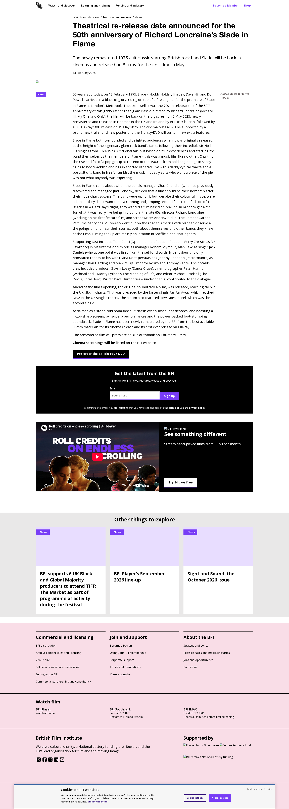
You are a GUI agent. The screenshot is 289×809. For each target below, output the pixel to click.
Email (113, 388)
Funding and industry (130, 5)
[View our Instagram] (50, 760)
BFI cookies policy (97, 801)
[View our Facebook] (44, 760)
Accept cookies (220, 797)
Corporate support (122, 660)
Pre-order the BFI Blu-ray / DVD (101, 354)
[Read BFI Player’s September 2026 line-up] (144, 570)
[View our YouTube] (62, 760)
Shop (247, 5)
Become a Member (226, 5)
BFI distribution (46, 645)
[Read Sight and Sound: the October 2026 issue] (218, 570)
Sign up (169, 396)
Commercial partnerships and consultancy (63, 681)
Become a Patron (121, 645)
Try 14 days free (180, 482)
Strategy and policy (195, 645)
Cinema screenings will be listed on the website (114, 342)
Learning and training (95, 5)
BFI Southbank (120, 709)
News (138, 17)
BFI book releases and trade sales (57, 667)
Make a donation (120, 674)
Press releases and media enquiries (206, 653)
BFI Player (43, 709)
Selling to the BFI (47, 674)
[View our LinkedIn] (56, 760)
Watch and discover (61, 5)
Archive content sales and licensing (58, 653)
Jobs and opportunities (198, 660)
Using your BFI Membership (128, 653)
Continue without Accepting (260, 789)
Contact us (190, 667)
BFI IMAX (190, 709)
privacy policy (197, 407)
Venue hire (43, 660)
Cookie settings (195, 797)
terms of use (176, 407)
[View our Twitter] (39, 760)
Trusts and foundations (125, 667)
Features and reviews (117, 17)
